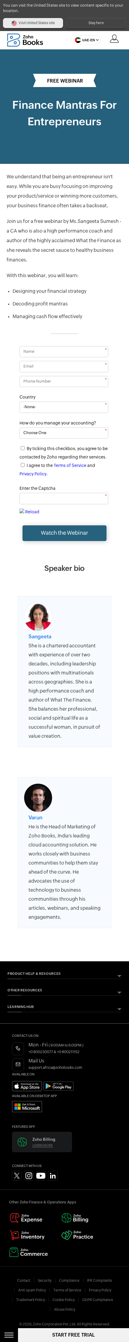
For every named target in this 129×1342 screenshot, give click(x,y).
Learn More (42, 1145)
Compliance (69, 1280)
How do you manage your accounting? (58, 423)
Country (27, 397)
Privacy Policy (33, 474)
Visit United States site (37, 23)
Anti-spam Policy (32, 1290)
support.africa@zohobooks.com (55, 1067)
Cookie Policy (63, 1300)
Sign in (114, 38)
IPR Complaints (99, 1280)
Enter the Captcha (38, 488)
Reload (32, 512)
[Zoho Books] (25, 40)
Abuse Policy (64, 1309)
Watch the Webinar (64, 533)
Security (45, 1280)
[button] (85, 40)
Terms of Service (70, 466)
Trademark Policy (30, 1300)
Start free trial (73, 1335)
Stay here (96, 23)
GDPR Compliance (97, 1300)
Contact (23, 1280)
